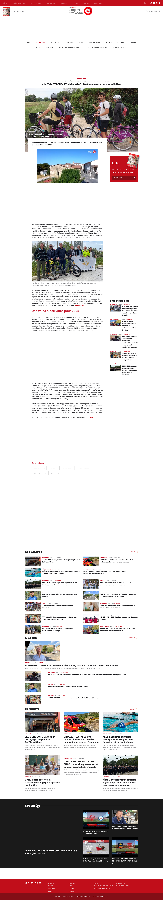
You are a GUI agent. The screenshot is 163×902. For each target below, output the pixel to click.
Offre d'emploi (120, 883)
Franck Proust (66, 468)
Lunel (86, 3)
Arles (76, 3)
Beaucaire (51, 3)
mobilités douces (39, 473)
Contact (57, 896)
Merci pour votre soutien (100, 896)
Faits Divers (94, 42)
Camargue (64, 3)
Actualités (40, 42)
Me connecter (152, 11)
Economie (69, 42)
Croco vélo (54, 473)
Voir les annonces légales (97, 47)
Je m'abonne (118, 177)
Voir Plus (132, 551)
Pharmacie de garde (120, 47)
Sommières (98, 3)
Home (28, 42)
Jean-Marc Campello (83, 468)
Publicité (49, 47)
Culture (120, 42)
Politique (55, 42)
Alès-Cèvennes (19, 3)
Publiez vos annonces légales (70, 47)
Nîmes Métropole (39, 468)
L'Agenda (134, 42)
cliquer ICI (79, 305)
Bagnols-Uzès (36, 3)
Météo (38, 47)
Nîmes (5, 3)
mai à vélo (53, 468)
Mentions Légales (68, 896)
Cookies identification (83, 896)
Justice (109, 42)
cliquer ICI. (90, 417)
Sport (81, 42)
